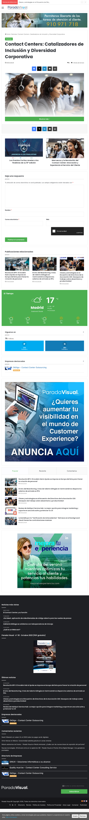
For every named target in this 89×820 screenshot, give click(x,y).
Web (47, 219)
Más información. (11, 817)
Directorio (21, 805)
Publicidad (83, 805)
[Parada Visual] (18, 7)
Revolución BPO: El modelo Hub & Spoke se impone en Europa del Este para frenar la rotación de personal (17, 276)
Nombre (8, 210)
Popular (15, 471)
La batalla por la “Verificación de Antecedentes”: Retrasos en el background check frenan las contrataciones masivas (49, 519)
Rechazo (83, 816)
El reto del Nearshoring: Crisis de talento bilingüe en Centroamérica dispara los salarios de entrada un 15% (44, 276)
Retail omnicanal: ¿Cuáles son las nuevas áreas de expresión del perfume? (59, 744)
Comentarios (72, 471)
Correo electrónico (12, 219)
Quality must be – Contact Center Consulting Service (33, 767)
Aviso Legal (66, 805)
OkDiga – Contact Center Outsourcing (30, 367)
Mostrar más (44, 119)
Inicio (8, 34)
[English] (84, 801)
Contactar (75, 805)
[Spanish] (82, 801)
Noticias (14, 34)
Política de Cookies (39, 805)
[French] (86, 801)
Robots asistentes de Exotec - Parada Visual (17, 744)
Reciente (42, 471)
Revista (28, 805)
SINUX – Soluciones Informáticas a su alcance (30, 762)
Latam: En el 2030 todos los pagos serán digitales (32, 737)
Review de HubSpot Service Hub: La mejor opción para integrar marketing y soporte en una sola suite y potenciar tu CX (48, 509)
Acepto (75, 816)
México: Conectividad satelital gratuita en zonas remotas (32, 741)
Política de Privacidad (54, 805)
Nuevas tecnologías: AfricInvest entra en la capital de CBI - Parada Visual (26, 748)
